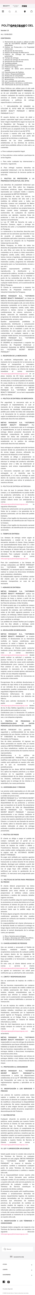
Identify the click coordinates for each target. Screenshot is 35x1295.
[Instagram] (8, 1282)
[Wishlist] (25, 12)
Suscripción (19, 1257)
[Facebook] (4, 1282)
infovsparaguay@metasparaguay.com (14, 374)
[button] (17, 1249)
